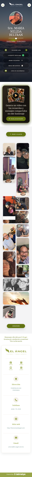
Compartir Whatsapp (14, 55)
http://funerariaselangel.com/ (16, 428)
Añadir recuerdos (14, 60)
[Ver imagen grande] (13, 145)
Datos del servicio (14, 65)
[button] (16, 50)
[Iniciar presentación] (16, 95)
